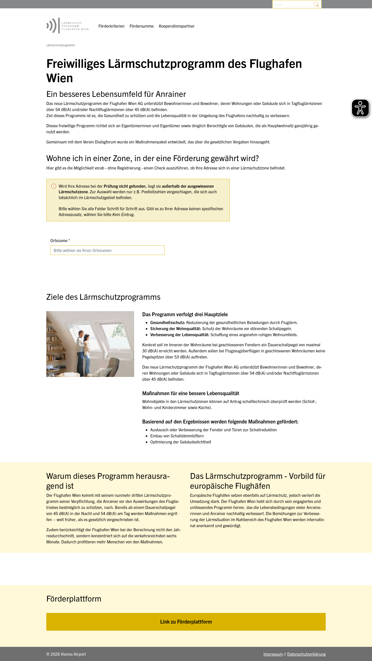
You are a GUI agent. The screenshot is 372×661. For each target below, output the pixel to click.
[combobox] (107, 250)
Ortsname (58, 240)
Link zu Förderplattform (186, 621)
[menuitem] (111, 26)
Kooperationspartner (177, 25)
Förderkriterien (111, 25)
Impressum (273, 653)
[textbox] (104, 250)
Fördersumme (142, 25)
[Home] (67, 25)
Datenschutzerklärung (306, 653)
